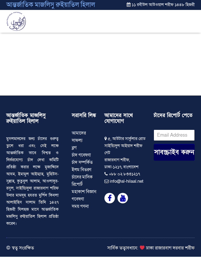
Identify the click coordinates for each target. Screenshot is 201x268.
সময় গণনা (80, 206)
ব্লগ (74, 148)
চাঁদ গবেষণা (81, 155)
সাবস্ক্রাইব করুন (174, 152)
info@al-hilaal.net (126, 181)
